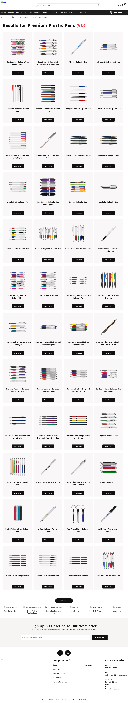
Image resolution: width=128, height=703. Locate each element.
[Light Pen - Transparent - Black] (108, 514)
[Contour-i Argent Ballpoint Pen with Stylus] (48, 374)
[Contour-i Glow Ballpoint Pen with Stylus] (17, 420)
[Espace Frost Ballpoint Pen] (48, 467)
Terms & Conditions (60, 682)
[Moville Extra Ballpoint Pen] (108, 560)
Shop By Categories (11, 12)
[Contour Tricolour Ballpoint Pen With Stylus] (17, 374)
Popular (11, 17)
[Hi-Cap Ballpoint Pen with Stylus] (48, 514)
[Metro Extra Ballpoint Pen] (48, 560)
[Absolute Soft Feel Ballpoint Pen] (48, 93)
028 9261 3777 (120, 12)
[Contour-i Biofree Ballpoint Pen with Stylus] (78, 374)
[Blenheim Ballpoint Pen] (108, 187)
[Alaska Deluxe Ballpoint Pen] (108, 93)
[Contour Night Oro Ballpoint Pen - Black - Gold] (108, 327)
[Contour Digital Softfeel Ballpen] (108, 280)
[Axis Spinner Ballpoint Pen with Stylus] (48, 187)
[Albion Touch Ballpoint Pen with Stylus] (17, 140)
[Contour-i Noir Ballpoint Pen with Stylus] (78, 420)
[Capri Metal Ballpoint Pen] (17, 234)
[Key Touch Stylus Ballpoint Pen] (78, 514)
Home (45, 12)
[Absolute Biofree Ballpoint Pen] (17, 93)
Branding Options (68, 12)
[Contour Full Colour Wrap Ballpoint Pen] (18, 47)
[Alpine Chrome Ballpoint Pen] (78, 140)
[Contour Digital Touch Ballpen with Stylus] (17, 327)
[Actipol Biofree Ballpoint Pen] (78, 93)
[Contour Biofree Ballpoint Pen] (78, 234)
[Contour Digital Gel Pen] (48, 280)
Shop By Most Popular (32, 12)
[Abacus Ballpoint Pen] (78, 47)
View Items (17, 73)
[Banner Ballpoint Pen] (78, 187)
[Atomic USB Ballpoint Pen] (17, 187)
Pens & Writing (22, 17)
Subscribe (99, 637)
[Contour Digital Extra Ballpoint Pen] (17, 280)
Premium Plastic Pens (39, 17)
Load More (62, 601)
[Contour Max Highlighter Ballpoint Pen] (78, 327)
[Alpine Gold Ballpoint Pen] (108, 140)
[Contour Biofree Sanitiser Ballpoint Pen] (108, 234)
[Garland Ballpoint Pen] (108, 467)
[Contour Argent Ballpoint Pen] (48, 234)
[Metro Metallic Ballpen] (78, 560)
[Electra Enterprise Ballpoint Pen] (17, 467)
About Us (54, 12)
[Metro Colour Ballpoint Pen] (17, 560)
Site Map (88, 665)
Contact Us (82, 12)
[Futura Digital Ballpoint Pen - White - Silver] (78, 467)
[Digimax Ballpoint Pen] (108, 420)
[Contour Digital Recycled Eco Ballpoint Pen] (78, 280)
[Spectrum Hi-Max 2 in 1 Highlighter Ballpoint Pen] (48, 47)
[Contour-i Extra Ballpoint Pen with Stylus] (108, 374)
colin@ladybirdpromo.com (116, 675)
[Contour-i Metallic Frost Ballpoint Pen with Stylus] (48, 420)
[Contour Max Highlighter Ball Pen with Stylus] (48, 327)
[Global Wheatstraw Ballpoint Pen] (18, 514)
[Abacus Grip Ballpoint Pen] (108, 47)
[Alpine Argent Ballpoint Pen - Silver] (48, 140)
